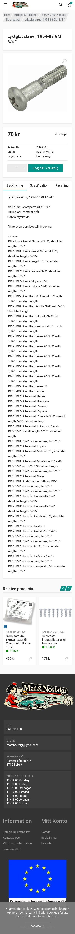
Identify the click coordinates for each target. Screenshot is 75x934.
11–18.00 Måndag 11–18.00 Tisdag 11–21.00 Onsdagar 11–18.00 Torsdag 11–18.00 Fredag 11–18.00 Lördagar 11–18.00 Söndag (19, 792)
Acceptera (37, 925)
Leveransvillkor (12, 849)
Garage (45, 832)
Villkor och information (17, 843)
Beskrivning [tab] (15, 185)
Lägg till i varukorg (45, 168)
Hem (7, 14)
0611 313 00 (14, 729)
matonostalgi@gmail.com (22, 745)
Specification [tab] (39, 185)
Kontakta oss (11, 837)
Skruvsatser (13, 19)
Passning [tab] (62, 185)
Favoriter (46, 843)
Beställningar (49, 837)
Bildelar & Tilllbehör (26, 14)
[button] (30, 658)
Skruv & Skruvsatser (54, 14)
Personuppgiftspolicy (16, 832)
